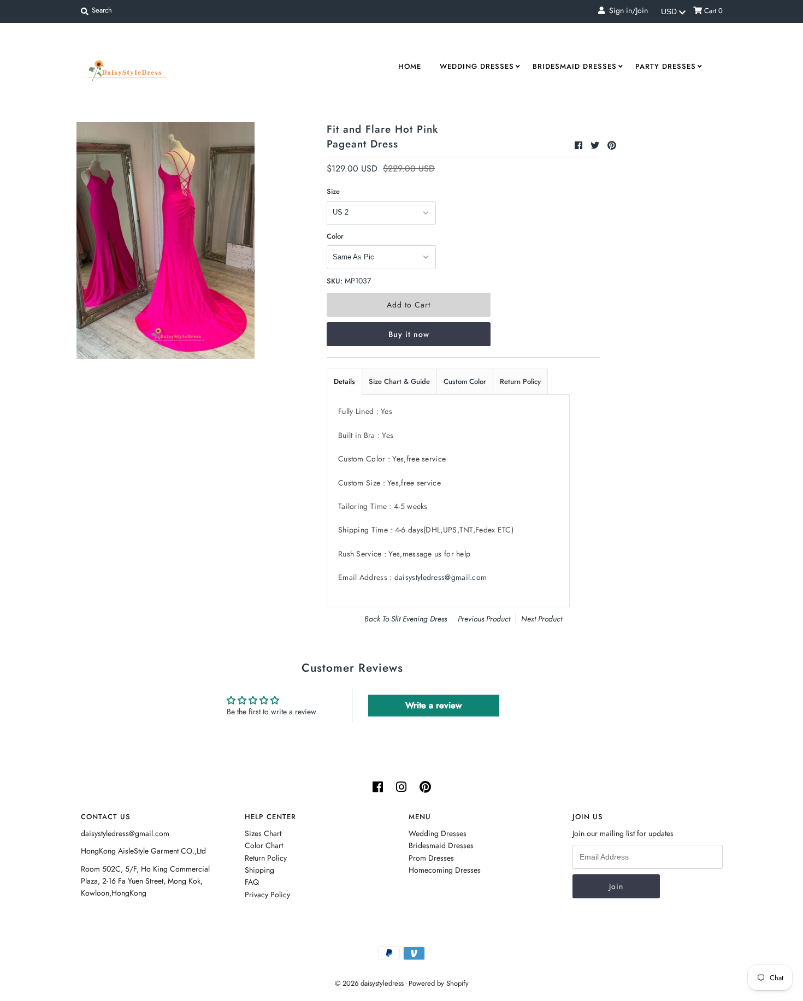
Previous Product (484, 618)
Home (409, 66)
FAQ (252, 881)
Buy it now (408, 334)
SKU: (335, 281)
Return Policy (520, 381)
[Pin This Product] (611, 145)
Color (335, 236)
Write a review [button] (433, 705)
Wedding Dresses (477, 66)
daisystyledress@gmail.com (440, 577)
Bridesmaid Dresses (575, 66)
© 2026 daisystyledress (369, 983)
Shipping (259, 869)
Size (333, 191)
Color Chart (264, 845)
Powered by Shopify (439, 983)
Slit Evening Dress (419, 618)
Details (344, 381)
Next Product (541, 618)
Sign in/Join (626, 10)
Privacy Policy (267, 894)
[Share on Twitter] (596, 145)
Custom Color (465, 381)
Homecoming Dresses (445, 869)
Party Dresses (665, 66)
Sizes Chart (263, 833)
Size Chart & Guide (399, 381)
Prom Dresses (431, 857)
